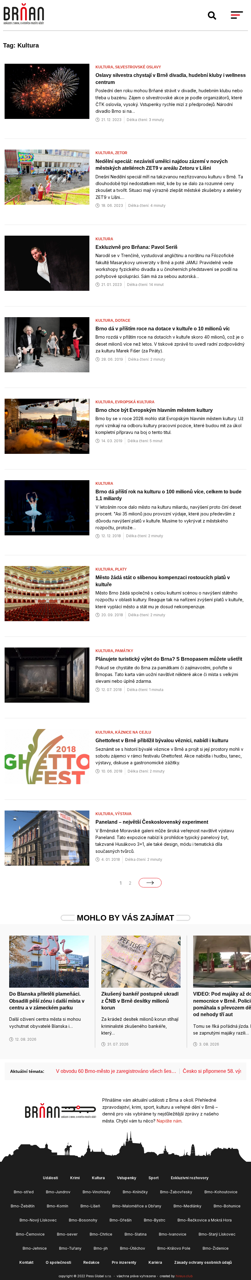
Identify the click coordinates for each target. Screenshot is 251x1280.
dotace (122, 320)
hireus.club (184, 1276)
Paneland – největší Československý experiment (152, 822)
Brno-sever (67, 1234)
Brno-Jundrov (58, 1192)
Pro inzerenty (124, 1262)
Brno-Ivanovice (172, 1234)
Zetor (121, 153)
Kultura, (105, 67)
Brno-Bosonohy (83, 1220)
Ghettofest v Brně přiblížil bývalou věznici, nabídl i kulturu (162, 740)
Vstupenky (126, 1178)
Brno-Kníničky (135, 1192)
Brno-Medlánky (187, 1206)
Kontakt (26, 1262)
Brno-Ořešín (121, 1220)
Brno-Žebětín (23, 1206)
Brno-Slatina (136, 1234)
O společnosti (58, 1262)
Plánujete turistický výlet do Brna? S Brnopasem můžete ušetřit (169, 659)
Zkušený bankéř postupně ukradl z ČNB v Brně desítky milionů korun (139, 1000)
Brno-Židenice (216, 1248)
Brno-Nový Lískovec (38, 1220)
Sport (153, 1178)
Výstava (123, 814)
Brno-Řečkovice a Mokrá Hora (205, 1220)
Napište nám (169, 1120)
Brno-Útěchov (132, 1248)
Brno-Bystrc (154, 1220)
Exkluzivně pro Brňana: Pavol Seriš (137, 247)
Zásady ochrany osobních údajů (203, 1262)
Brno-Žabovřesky (176, 1192)
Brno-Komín (57, 1206)
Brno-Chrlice (101, 1234)
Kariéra (155, 1262)
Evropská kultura (135, 402)
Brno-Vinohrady (97, 1192)
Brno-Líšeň (90, 1206)
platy (121, 569)
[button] (212, 15)
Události (50, 1178)
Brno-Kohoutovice (221, 1192)
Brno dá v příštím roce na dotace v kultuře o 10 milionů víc (163, 328)
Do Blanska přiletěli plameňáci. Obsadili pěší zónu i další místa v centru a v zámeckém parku (46, 1000)
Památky (124, 651)
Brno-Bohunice (227, 1206)
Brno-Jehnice (35, 1248)
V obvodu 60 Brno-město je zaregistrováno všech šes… (116, 1071)
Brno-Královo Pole (173, 1248)
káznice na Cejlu (133, 732)
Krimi (75, 1178)
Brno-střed (24, 1192)
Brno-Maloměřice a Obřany (136, 1206)
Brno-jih (101, 1248)
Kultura (104, 239)
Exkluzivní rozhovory (189, 1178)
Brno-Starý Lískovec (217, 1234)
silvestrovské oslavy (138, 67)
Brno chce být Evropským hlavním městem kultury (154, 410)
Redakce (91, 1262)
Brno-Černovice (30, 1234)
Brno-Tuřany (70, 1248)
